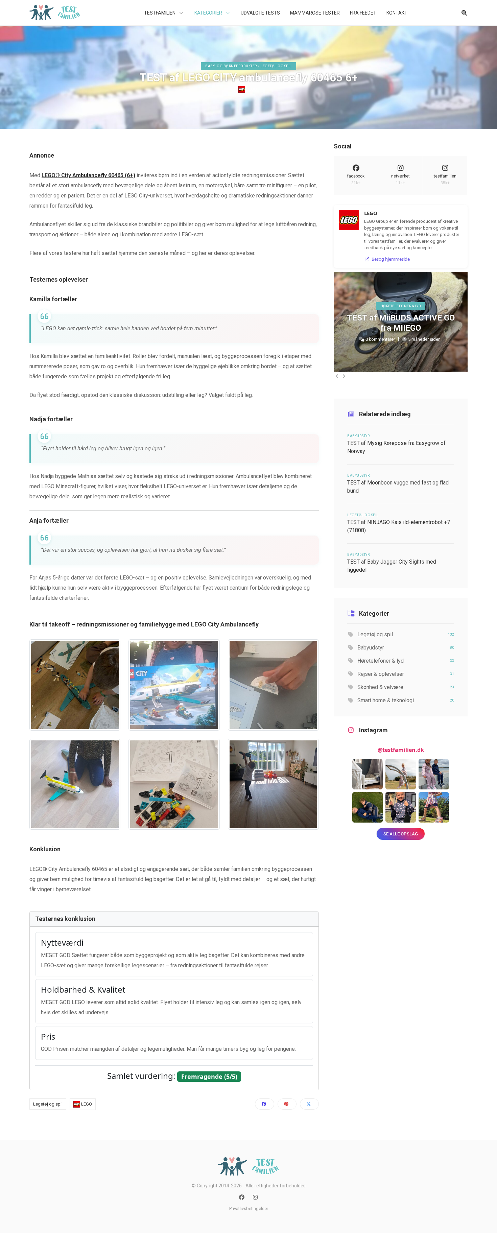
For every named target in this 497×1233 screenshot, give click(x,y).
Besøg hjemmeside (391, 259)
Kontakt (396, 13)
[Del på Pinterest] (287, 1104)
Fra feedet (363, 13)
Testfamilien (160, 13)
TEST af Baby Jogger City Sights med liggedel (391, 566)
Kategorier (208, 13)
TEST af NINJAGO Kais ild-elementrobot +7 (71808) (398, 526)
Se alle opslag (400, 833)
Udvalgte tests (260, 13)
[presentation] (337, 376)
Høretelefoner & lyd (400, 306)
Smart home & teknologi (405, 700)
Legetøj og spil (48, 1104)
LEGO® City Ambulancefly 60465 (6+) (88, 175)
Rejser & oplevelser (405, 674)
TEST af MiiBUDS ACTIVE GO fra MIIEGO (401, 323)
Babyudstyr (358, 436)
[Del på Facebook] (264, 1104)
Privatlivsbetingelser (248, 1208)
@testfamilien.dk (401, 750)
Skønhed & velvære (405, 687)
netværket (400, 179)
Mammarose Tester (315, 13)
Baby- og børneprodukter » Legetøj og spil (248, 66)
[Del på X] (309, 1104)
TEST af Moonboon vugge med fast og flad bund (398, 486)
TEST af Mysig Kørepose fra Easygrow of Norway (396, 447)
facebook (355, 179)
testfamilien (445, 179)
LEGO (251, 89)
